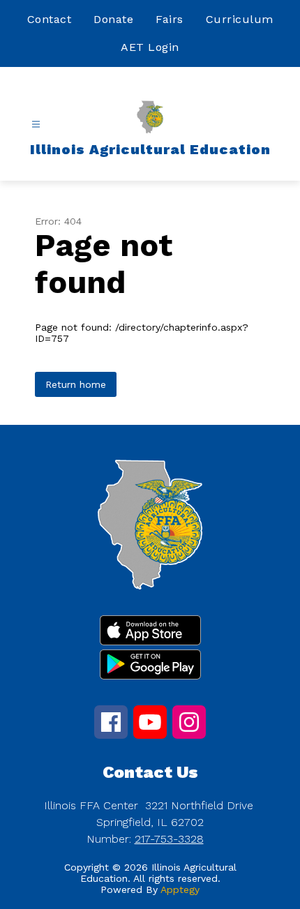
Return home (75, 384)
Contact (49, 19)
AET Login (150, 47)
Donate (113, 19)
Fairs (169, 19)
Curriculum (239, 19)
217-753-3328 (169, 839)
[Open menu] (36, 125)
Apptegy (180, 889)
